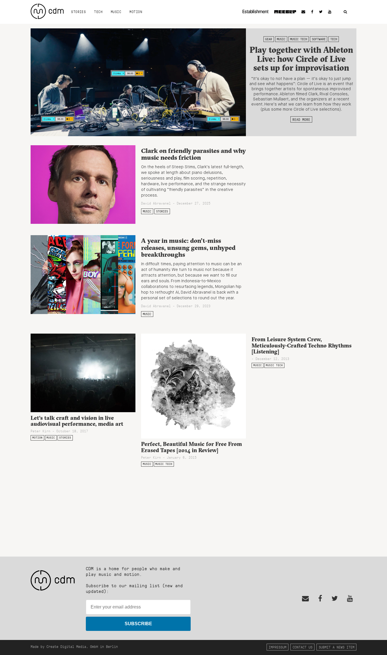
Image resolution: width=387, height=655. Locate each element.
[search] (345, 12)
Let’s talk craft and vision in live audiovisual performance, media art (77, 420)
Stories (78, 11)
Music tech (298, 39)
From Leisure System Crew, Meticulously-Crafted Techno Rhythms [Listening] (302, 345)
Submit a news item (336, 647)
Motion (135, 11)
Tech (98, 11)
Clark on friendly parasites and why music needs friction (193, 154)
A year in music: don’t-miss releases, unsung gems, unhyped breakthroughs (188, 247)
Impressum (277, 647)
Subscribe (138, 623)
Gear (268, 39)
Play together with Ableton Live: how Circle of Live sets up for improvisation (301, 59)
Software (319, 39)
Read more (301, 119)
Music (116, 11)
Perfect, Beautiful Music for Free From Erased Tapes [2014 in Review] (191, 447)
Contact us (302, 647)
